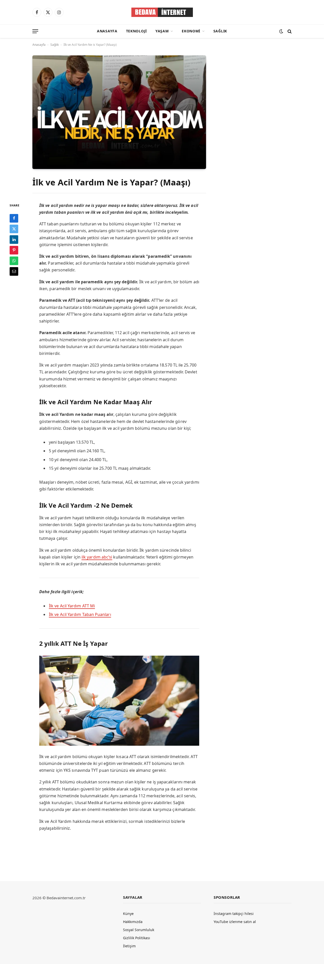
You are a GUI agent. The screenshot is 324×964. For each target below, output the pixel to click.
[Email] (14, 271)
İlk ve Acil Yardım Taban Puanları (80, 614)
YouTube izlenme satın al (235, 921)
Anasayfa (107, 31)
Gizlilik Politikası (136, 937)
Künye (128, 913)
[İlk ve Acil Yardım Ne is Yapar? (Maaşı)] (119, 112)
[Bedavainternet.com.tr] (162, 12)
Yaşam (162, 31)
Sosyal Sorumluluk (138, 929)
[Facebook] (14, 218)
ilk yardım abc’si (97, 557)
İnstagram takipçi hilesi (234, 913)
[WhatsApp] (14, 260)
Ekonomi (191, 31)
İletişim (129, 946)
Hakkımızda (133, 921)
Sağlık (220, 31)
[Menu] (35, 31)
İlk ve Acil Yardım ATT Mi (72, 606)
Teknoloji (136, 31)
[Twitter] (14, 228)
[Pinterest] (14, 250)
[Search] (289, 31)
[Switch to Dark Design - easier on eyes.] (281, 31)
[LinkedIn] (14, 239)
